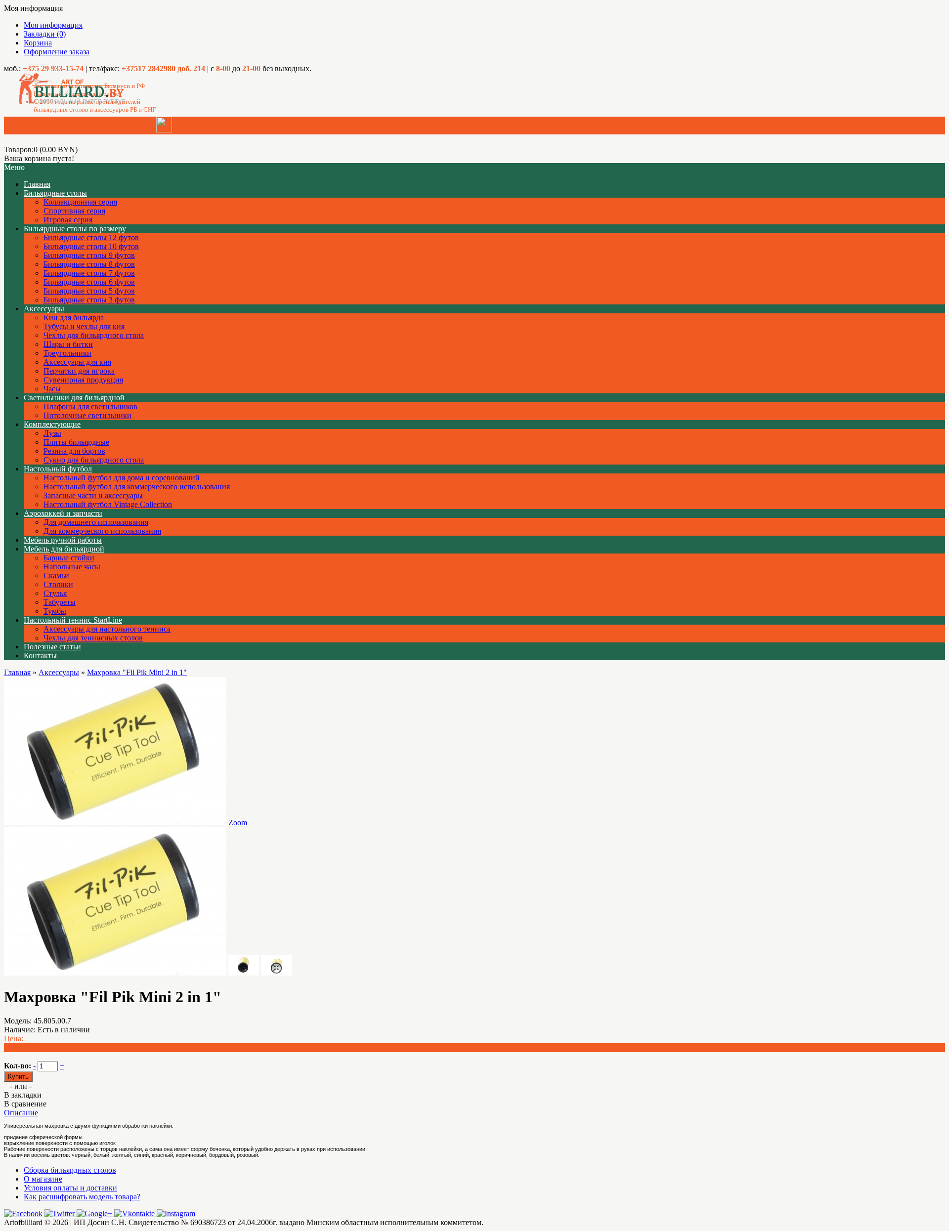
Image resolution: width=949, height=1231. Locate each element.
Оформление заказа (56, 51)
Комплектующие (52, 424)
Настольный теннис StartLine (73, 620)
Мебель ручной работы (63, 540)
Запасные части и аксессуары (93, 495)
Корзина (38, 43)
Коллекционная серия (80, 202)
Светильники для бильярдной (74, 397)
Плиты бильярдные (76, 442)
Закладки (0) (45, 34)
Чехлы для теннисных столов (93, 638)
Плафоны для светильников (90, 406)
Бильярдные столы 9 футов (89, 255)
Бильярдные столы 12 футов (91, 237)
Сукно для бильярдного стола (93, 460)
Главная (17, 672)
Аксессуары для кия (77, 362)
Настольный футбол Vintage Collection (107, 504)
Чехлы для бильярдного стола (93, 335)
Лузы (52, 433)
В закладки (23, 1095)
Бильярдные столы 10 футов (91, 246)
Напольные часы (71, 566)
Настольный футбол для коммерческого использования (136, 486)
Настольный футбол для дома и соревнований (121, 477)
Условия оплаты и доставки (70, 1188)
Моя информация (53, 25)
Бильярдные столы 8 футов (89, 264)
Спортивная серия (74, 211)
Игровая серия (67, 219)
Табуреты (59, 602)
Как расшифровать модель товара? (82, 1196)
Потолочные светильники (87, 415)
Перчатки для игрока (79, 371)
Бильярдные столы (55, 193)
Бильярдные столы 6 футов (89, 282)
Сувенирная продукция (83, 380)
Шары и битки (68, 344)
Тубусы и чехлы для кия (84, 326)
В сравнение (25, 1104)
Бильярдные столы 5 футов (89, 291)
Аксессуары (44, 308)
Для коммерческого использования (102, 531)
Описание (21, 1112)
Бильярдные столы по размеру (75, 228)
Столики (58, 584)
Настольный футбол (58, 469)
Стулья (55, 593)
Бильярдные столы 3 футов (89, 300)
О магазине (43, 1179)
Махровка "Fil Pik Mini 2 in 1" (137, 672)
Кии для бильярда (73, 317)
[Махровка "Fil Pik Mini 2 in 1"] (115, 973)
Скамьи (56, 575)
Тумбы (54, 611)
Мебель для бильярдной (64, 549)
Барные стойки (68, 557)
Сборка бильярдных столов (70, 1170)
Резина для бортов (74, 451)
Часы (52, 388)
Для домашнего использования (95, 522)
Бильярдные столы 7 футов (89, 273)
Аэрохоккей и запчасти (63, 513)
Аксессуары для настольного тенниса (107, 629)
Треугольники (67, 353)
